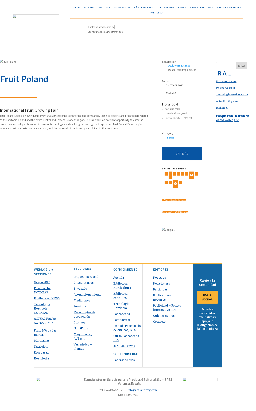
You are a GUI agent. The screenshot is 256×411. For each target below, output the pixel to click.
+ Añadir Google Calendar (174, 200)
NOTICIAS (41, 312)
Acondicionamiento (88, 294)
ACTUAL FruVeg (124, 346)
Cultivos (79, 322)
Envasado (80, 288)
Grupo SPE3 (42, 282)
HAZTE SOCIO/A (207, 297)
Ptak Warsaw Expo (179, 65)
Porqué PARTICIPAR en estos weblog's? (232, 118)
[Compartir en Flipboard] (191, 175)
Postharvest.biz (225, 87)
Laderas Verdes (124, 360)
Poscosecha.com (226, 81)
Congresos (167, 7)
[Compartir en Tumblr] (182, 174)
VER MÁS (182, 154)
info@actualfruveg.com (142, 390)
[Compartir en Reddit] (166, 182)
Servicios (80, 306)
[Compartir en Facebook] (166, 174)
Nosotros (159, 277)
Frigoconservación (87, 276)
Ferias (182, 7)
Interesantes (122, 7)
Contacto (159, 321)
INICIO (76, 7)
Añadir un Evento (145, 7)
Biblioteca (222, 107)
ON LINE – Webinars (229, 7)
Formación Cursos (202, 7)
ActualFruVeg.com (227, 101)
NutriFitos (81, 328)
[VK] (178, 174)
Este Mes (89, 7)
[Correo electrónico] (180, 182)
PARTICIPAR (156, 13)
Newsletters (161, 283)
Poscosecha (121, 314)
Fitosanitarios (84, 282)
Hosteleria (41, 358)
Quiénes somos (164, 315)
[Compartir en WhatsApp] (170, 182)
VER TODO (104, 7)
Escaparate (41, 352)
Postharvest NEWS (47, 298)
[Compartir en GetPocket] (196, 174)
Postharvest (121, 320)
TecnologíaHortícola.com (232, 94)
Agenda (118, 277)
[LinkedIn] (174, 174)
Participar (160, 289)
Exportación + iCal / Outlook (175, 212)
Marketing (41, 340)
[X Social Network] (170, 175)
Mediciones (82, 300)
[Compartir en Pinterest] (186, 174)
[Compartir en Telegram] (176, 184)
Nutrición (41, 346)
